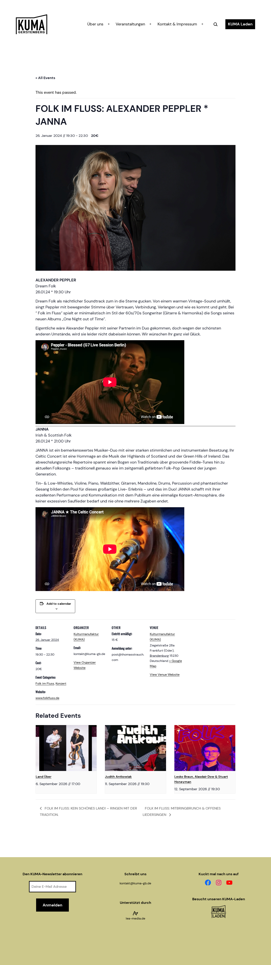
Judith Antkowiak (118, 777)
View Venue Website (165, 674)
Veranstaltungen (130, 24)
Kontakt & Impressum (177, 24)
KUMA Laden (240, 24)
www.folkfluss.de (47, 698)
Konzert (61, 683)
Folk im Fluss (45, 683)
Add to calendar (58, 604)
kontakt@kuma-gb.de (135, 883)
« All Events (45, 77)
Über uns (95, 24)
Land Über (43, 777)
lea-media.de (135, 918)
